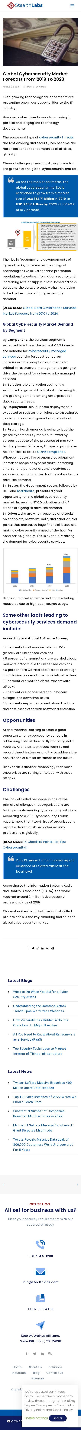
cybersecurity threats (56, 137)
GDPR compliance (51, 452)
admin (42, 86)
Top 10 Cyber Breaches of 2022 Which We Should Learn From (44, 1099)
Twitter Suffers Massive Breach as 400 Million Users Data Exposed (42, 1085)
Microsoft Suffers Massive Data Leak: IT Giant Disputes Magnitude (43, 1127)
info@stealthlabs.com (41, 1282)
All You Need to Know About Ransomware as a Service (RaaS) (44, 1036)
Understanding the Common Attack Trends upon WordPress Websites (39, 1008)
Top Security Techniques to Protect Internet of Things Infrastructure (39, 1051)
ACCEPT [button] (58, 1418)
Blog (36, 1373)
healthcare (25, 491)
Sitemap (37, 1378)
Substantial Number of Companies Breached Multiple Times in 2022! (39, 1113)
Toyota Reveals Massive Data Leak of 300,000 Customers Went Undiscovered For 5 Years (43, 1145)
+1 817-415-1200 (40, 1256)
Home (17, 1367)
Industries (19, 1373)
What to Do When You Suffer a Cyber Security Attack (40, 994)
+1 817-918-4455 (41, 1309)
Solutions (55, 1367)
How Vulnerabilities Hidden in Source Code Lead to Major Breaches (40, 1022)
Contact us (54, 1373)
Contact (19, 1421)
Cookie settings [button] (36, 1418)
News (29, 86)
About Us (35, 1367)
